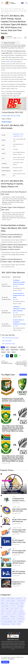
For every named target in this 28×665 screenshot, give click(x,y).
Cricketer (21, 611)
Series (22, 603)
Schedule (22, 349)
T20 (24, 598)
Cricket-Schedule (10, 600)
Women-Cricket (14, 603)
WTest (13, 618)
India (2, 600)
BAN (7, 347)
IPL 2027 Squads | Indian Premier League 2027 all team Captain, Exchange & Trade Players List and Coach (19, 541)
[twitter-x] (11, 633)
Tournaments (4, 616)
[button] (22, 3)
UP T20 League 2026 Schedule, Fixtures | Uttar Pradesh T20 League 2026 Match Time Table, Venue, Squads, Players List (19, 531)
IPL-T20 (13, 606)
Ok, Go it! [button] (5, 662)
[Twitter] (11, 355)
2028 (19, 624)
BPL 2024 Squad (7, 340)
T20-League (20, 606)
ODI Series (12, 616)
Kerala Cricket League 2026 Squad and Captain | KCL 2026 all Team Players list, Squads (19, 521)
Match (7, 349)
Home (2, 8)
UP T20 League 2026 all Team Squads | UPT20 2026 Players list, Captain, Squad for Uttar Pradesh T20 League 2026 (19, 552)
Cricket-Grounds (5, 624)
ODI (7, 603)
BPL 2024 (10, 61)
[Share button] (19, 355)
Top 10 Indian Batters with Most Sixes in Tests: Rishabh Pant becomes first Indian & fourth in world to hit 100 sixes (19, 562)
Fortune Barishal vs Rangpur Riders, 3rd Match (18, 295)
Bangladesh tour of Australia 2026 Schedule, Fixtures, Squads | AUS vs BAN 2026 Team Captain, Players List (13, 400)
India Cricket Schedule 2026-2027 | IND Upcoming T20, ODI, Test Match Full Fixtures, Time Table (19, 510)
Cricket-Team (21, 613)
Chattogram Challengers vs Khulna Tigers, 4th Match (19, 308)
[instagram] (17, 633)
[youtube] (14, 633)
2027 (2, 613)
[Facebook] (7, 355)
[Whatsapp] (15, 355)
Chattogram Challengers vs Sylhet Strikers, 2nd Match (19, 282)
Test (12, 608)
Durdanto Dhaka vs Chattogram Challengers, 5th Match (19, 322)
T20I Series (20, 616)
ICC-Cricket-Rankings (6, 621)
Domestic (20, 621)
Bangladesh (13, 347)
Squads (3, 352)
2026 (15, 611)
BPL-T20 (21, 347)
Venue (6, 8)
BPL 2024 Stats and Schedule (10, 338)
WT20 (16, 608)
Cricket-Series (5, 606)
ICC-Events (9, 611)
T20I (2, 608)
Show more (23, 374)
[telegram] (19, 633)
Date (3, 349)
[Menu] (2, 3)
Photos (13, 624)
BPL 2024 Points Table (9, 343)
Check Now (11, 658)
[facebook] (9, 633)
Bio (15, 621)
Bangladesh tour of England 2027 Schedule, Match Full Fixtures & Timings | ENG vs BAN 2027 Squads (18, 583)
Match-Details (14, 349)
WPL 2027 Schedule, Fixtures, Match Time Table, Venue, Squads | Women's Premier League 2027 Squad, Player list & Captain (19, 573)
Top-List (8, 613)
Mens (7, 608)
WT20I (14, 613)
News (2, 603)
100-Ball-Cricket (5, 618)
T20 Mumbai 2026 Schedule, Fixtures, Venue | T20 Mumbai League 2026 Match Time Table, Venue (18, 500)
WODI (2, 611)
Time (8, 352)
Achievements (20, 618)
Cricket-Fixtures (21, 600)
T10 (21, 608)
